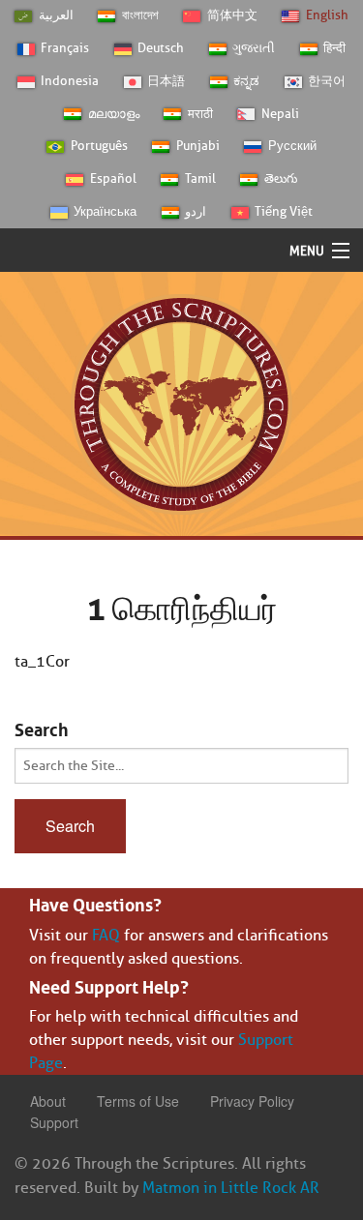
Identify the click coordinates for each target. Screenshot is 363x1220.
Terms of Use (138, 1101)
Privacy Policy (252, 1101)
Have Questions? (95, 902)
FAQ (106, 935)
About (48, 1101)
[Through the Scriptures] (181, 403)
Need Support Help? (109, 984)
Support (54, 1122)
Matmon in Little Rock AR (230, 1187)
